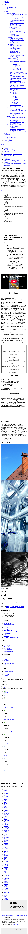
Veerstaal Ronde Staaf (15, 81)
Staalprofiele (10, 37)
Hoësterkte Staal (14, 100)
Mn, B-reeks (16, 66)
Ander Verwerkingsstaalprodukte (18, 131)
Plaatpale (12, 41)
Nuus (5, 136)
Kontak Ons (7, 141)
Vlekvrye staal (10, 107)
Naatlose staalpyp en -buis (16, 57)
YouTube (6, 755)
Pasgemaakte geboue (15, 52)
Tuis (5, 4)
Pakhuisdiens (7, 645)
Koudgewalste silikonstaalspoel (17, 20)
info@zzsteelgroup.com (15, 607)
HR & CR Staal (11, 13)
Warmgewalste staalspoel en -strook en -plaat (17, 23)
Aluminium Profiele (15, 123)
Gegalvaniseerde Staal (15, 28)
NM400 (15, 95)
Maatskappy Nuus (11, 137)
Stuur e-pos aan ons (5, 190)
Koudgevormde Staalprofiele (17, 40)
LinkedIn (6, 743)
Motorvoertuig (7, 660)
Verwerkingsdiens (8, 644)
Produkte (6, 11)
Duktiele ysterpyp (11, 58)
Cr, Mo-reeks (16, 65)
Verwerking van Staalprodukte (14, 124)
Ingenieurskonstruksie (9, 657)
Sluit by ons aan (8, 140)
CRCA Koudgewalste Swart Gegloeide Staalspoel (17, 18)
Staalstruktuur (10, 44)
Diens (5, 133)
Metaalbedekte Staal (12, 27)
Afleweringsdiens (8, 649)
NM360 (15, 93)
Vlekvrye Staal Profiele (15, 109)
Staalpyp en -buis (11, 54)
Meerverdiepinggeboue (15, 48)
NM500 (15, 98)
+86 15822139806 (8, 707)
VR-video (9, 10)
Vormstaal (12, 21)
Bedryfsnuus (10, 139)
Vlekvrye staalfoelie (15, 115)
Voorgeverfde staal (14, 35)
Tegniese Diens (7, 648)
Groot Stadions (13, 49)
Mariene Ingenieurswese (10, 662)
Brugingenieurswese (15, 47)
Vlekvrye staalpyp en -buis (16, 113)
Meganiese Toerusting (9, 663)
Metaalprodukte (7, 665)
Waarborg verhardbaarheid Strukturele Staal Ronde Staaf (17, 71)
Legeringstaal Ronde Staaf (13, 59)
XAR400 (15, 99)
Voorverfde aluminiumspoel (17, 122)
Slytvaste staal (13, 92)
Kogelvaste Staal (14, 102)
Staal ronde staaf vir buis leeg (17, 76)
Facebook (6, 768)
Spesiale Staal (10, 90)
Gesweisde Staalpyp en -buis (17, 55)
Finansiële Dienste (8, 651)
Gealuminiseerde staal (15, 31)
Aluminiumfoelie (14, 120)
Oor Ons (6, 6)
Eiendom (6, 659)
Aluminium (9, 116)
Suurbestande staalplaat (15, 105)
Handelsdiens (7, 647)
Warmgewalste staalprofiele (16, 38)
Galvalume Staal (14, 30)
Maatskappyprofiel (11, 7)
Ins (4, 780)
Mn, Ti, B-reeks (17, 69)
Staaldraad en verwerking (16, 130)
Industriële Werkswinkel (16, 45)
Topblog (6, 675)
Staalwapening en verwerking (17, 129)
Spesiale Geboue (14, 51)
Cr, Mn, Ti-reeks (17, 68)
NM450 (15, 96)
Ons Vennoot (10, 9)
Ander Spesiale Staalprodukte (17, 106)
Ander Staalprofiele (15, 42)
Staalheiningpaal (14, 126)
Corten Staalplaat (14, 103)
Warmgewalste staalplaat (16, 25)
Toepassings (7, 134)
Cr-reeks (15, 64)
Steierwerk (12, 127)
